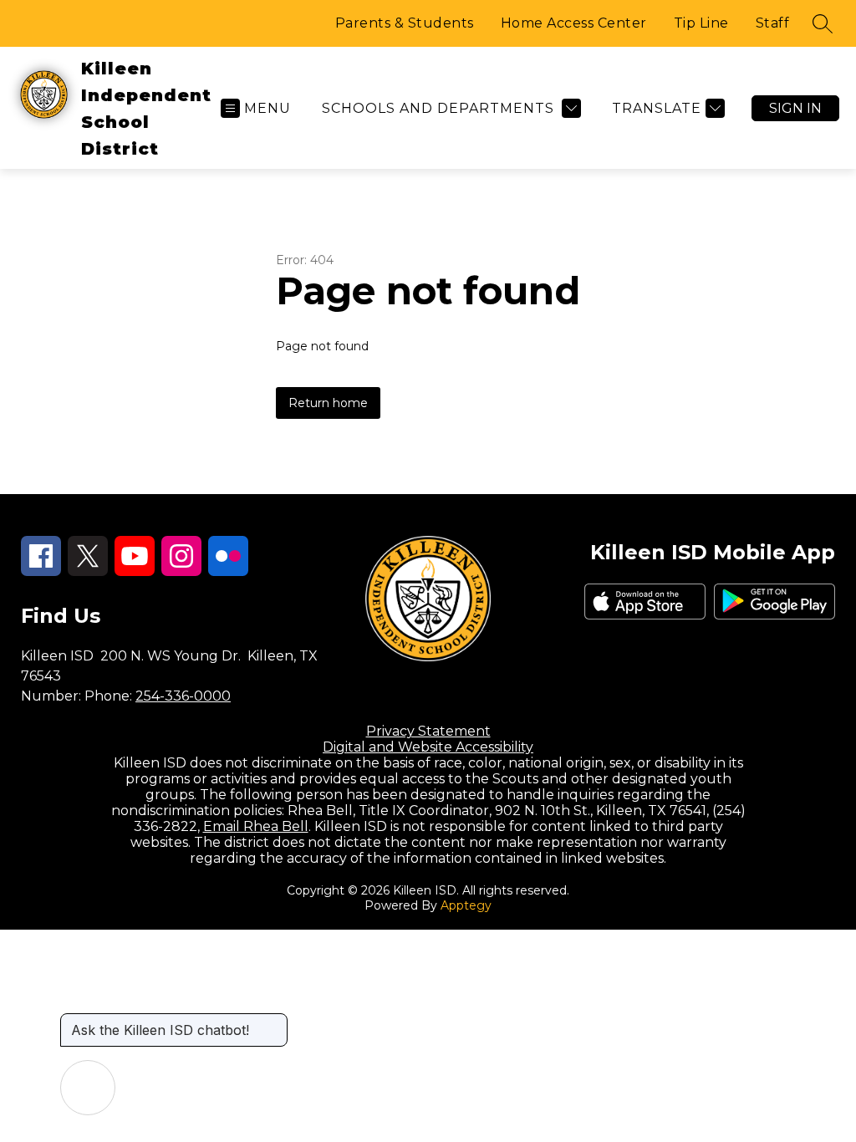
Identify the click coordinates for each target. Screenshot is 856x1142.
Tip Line (701, 23)
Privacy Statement (428, 731)
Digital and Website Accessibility (428, 747)
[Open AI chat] (87, 1087)
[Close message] (274, 1021)
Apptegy (466, 905)
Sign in (795, 108)
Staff (773, 23)
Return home (328, 402)
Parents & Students (404, 23)
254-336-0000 (183, 696)
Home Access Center (574, 23)
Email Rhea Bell (255, 826)
